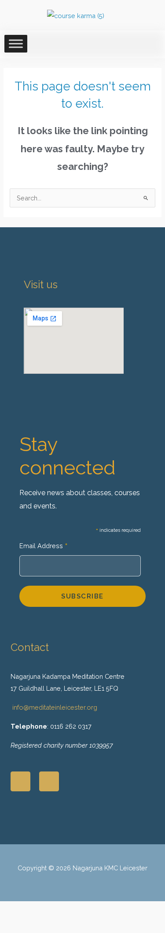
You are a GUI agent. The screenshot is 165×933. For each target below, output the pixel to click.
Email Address (43, 547)
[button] (144, 879)
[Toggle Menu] (16, 43)
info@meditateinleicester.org (54, 707)
